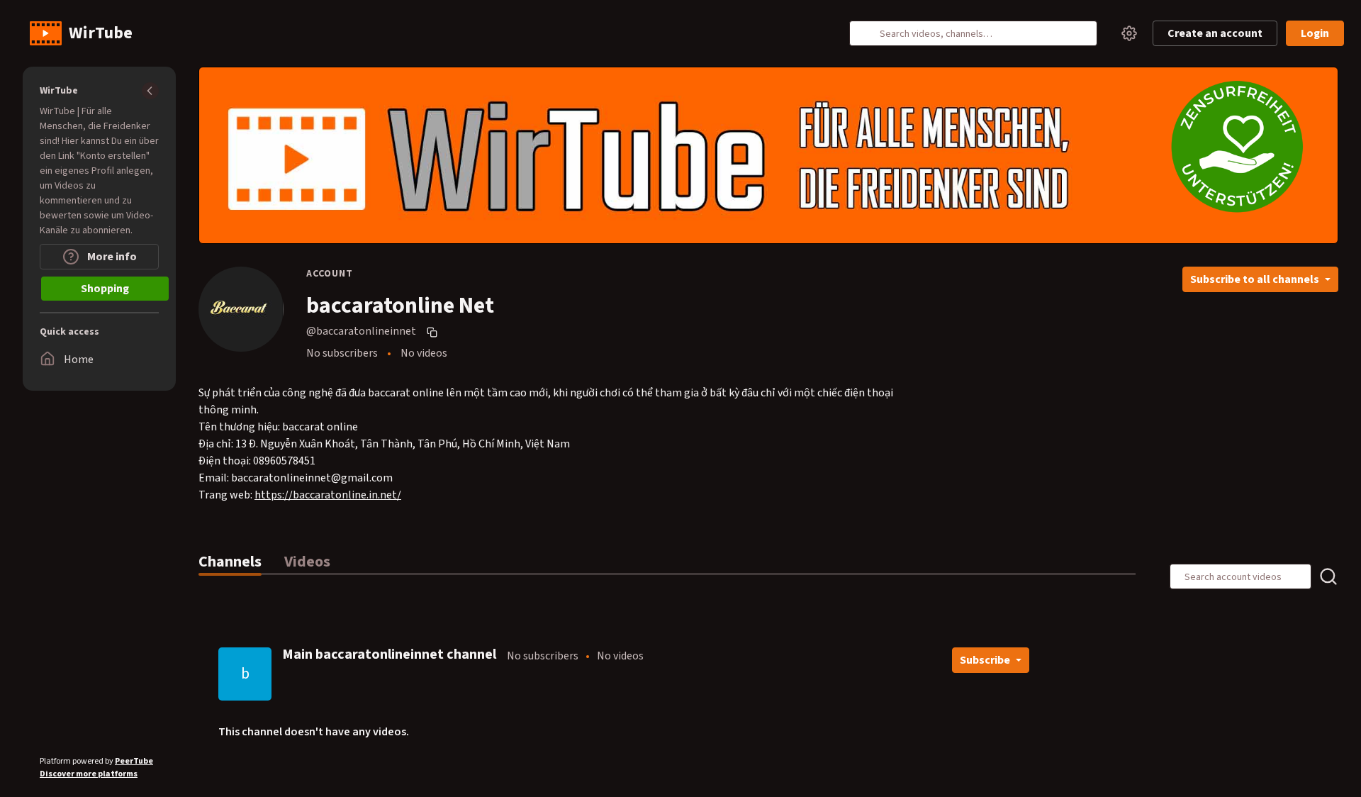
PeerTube (134, 761)
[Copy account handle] (433, 332)
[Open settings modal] (1129, 33)
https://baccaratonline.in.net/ (327, 495)
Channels (230, 561)
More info (111, 256)
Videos (307, 561)
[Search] (868, 33)
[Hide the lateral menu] (150, 90)
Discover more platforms (89, 774)
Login (1315, 33)
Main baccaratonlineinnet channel (389, 654)
